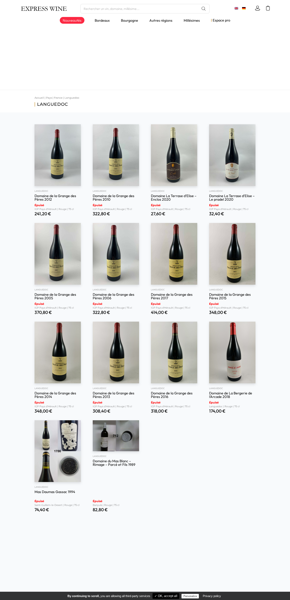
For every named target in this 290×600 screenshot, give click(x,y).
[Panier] (268, 8)
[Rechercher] (204, 8)
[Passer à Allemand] (244, 8)
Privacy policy (212, 596)
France (58, 97)
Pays (49, 97)
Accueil (39, 97)
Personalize (190, 596)
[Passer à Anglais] (236, 8)
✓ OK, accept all (165, 596)
